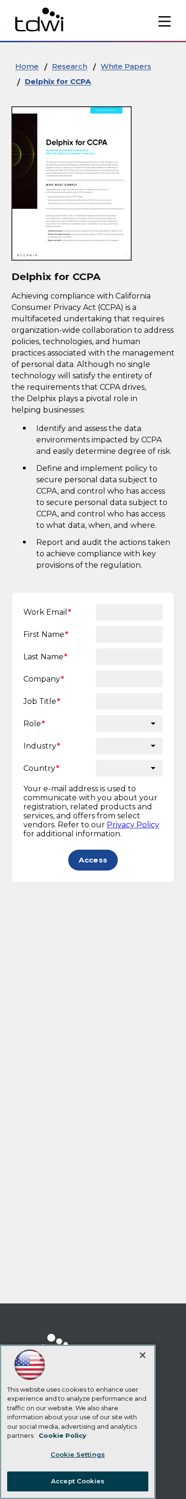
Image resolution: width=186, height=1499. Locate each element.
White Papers (126, 66)
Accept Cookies (77, 1481)
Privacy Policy (133, 824)
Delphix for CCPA (58, 81)
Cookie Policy (62, 1435)
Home (27, 66)
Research (69, 66)
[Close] (142, 1355)
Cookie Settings (78, 1454)
